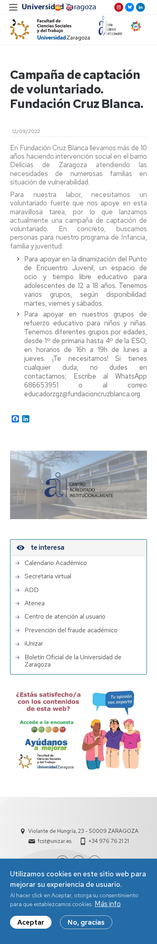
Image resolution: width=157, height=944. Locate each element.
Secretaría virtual (48, 576)
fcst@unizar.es (54, 841)
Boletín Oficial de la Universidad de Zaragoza (73, 661)
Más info (108, 903)
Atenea (35, 603)
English (68, 7)
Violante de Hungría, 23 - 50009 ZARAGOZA (83, 831)
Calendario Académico (56, 563)
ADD (32, 590)
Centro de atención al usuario (65, 616)
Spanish (57, 7)
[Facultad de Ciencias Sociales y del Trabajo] (50, 30)
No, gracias (86, 922)
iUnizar (34, 643)
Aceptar (30, 922)
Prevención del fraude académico (71, 630)
